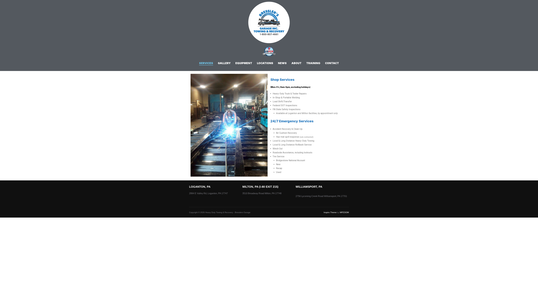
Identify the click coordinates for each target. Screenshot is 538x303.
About (296, 63)
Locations (265, 63)
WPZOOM (344, 212)
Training (313, 63)
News (282, 63)
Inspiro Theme (330, 212)
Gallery (224, 63)
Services (206, 63)
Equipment (243, 63)
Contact (332, 63)
